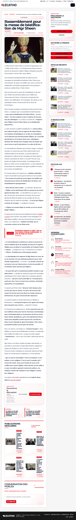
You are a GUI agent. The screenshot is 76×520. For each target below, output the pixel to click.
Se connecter (11, 501)
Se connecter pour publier (35, 394)
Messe (71, 514)
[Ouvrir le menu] (73, 5)
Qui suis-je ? (47, 514)
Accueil (6, 14)
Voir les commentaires (23, 394)
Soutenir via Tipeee (61, 57)
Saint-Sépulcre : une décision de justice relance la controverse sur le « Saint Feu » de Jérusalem (63, 184)
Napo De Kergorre (19, 32)
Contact (71, 516)
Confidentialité (65, 514)
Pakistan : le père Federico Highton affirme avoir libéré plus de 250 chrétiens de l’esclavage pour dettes (62, 208)
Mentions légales (55, 514)
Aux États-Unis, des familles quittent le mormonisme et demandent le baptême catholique (62, 220)
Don (67, 516)
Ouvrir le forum (61, 31)
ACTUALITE (12, 14)
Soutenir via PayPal (61, 53)
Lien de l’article (15, 380)
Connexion (61, 35)
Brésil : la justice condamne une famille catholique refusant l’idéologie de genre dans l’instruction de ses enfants (63, 196)
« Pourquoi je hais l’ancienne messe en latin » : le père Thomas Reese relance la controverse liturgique (62, 172)
